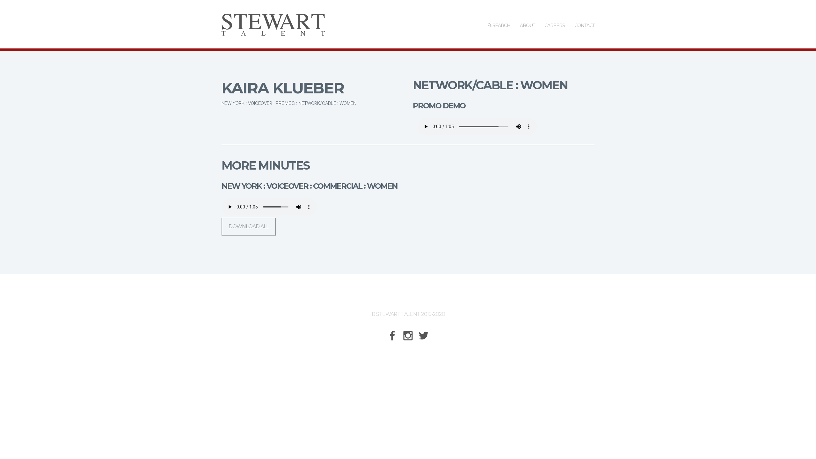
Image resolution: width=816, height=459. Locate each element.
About (527, 25)
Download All (249, 226)
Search (501, 25)
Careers (554, 25)
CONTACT (584, 25)
